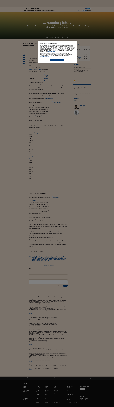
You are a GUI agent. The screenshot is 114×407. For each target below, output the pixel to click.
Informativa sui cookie (51, 51)
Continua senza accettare (71, 42)
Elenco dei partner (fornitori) (44, 56)
